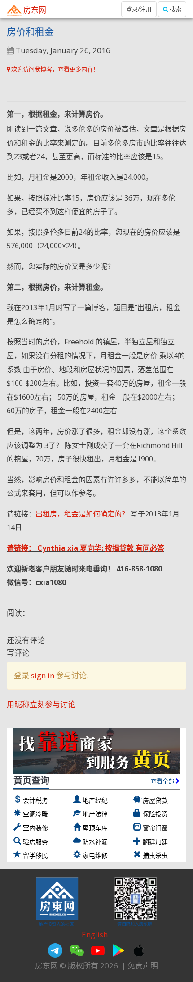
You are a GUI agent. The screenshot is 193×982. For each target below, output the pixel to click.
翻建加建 (155, 841)
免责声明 (142, 965)
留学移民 (35, 855)
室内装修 (35, 827)
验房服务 (35, 841)
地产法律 (95, 813)
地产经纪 (95, 800)
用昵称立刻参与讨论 (41, 704)
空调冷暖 (35, 813)
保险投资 (155, 813)
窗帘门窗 (155, 827)
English (95, 934)
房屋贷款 (155, 800)
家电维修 (95, 855)
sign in (42, 675)
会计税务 (35, 800)
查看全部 (163, 781)
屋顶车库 (95, 827)
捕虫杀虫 (155, 855)
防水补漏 (95, 841)
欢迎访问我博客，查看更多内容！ (54, 69)
